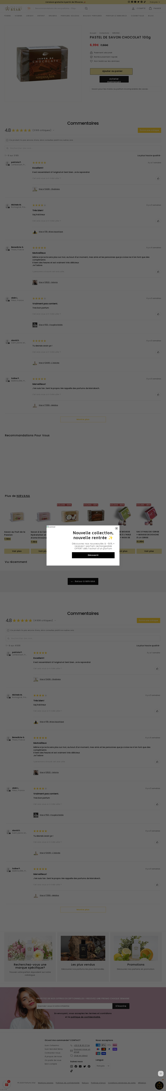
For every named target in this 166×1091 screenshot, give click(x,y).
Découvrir (93, 555)
